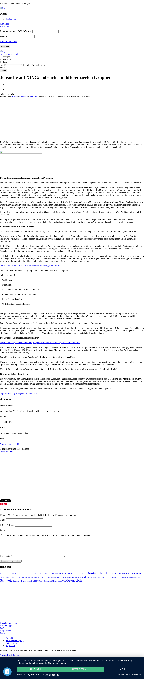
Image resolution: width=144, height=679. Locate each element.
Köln (63, 576)
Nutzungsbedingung (15, 640)
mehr (123, 669)
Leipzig (68, 577)
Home (15, 96)
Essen (118, 573)
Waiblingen (53, 581)
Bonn (79, 574)
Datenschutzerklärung (133, 674)
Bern (66, 574)
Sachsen (131, 577)
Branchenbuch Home (9, 623)
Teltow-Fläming (44, 581)
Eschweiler (110, 574)
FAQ (2, 628)
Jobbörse (33, 96)
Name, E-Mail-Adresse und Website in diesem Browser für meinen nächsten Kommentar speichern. (47, 535)
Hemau (37, 577)
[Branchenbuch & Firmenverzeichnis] (3, 8)
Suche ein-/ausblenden (10, 54)
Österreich (74, 580)
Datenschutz (11, 643)
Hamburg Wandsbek (28, 577)
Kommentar (6, 556)
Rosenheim (124, 577)
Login (2, 633)
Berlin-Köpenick (45, 574)
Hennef (42, 577)
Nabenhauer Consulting (10, 444)
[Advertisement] (72, 119)
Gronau (18, 577)
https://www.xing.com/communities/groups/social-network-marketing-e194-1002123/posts (40, 342)
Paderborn (100, 577)
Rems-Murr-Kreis (114, 577)
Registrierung (12, 19)
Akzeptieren (79, 669)
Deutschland (96, 573)
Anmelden (4, 24)
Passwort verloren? (8, 41)
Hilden (48, 577)
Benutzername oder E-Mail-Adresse (16, 31)
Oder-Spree (93, 577)
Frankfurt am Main (131, 573)
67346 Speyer (15, 574)
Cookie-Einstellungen (9, 655)
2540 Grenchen (5, 574)
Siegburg (16, 581)
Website (3, 530)
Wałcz (60, 581)
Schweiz (6, 580)
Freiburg (3, 577)
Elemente (23, 96)
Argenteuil (27, 574)
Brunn (84, 574)
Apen (22, 574)
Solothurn (23, 581)
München (84, 576)
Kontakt (9, 638)
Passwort (4, 36)
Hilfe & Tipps (6, 625)
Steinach (29, 581)
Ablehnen (35, 669)
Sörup (36, 580)
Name (3, 520)
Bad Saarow (36, 574)
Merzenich (75, 577)
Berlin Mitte (58, 573)
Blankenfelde (72, 574)
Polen (106, 577)
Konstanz (57, 577)
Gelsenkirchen (10, 577)
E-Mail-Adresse (7, 525)
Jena (52, 577)
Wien (64, 581)
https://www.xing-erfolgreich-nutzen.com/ (18, 393)
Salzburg (137, 577)
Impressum (10, 645)
